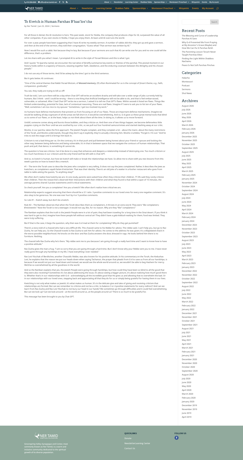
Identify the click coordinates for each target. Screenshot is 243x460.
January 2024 (188, 221)
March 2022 (187, 301)
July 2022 (186, 290)
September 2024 (190, 190)
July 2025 (186, 155)
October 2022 (188, 278)
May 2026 (186, 117)
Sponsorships (159, 2)
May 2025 (186, 163)
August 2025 (188, 152)
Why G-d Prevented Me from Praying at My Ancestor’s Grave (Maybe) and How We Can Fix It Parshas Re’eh (199, 45)
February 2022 (189, 305)
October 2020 (188, 367)
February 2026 (189, 128)
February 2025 (189, 175)
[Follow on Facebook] (177, 438)
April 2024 (186, 209)
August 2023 (188, 240)
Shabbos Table (146, 2)
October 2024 (188, 186)
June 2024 (186, 201)
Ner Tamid (31, 26)
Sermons (55, 26)
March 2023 (187, 259)
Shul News (187, 93)
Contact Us (129, 448)
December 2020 (189, 359)
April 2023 (186, 255)
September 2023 (190, 236)
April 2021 (186, 344)
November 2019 (189, 409)
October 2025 (188, 144)
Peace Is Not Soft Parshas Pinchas (198, 65)
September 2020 (190, 370)
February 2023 (189, 263)
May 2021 (186, 340)
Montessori (187, 81)
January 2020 (188, 401)
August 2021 (188, 328)
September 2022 (190, 282)
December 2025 (189, 136)
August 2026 (188, 105)
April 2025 (186, 167)
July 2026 (186, 109)
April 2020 (186, 390)
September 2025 (190, 148)
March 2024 (187, 213)
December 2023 (189, 224)
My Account (214, 2)
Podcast (186, 85)
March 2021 (187, 347)
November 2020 (189, 363)
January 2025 (188, 178)
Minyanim (196, 2)
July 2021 (186, 332)
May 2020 (186, 386)
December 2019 (189, 405)
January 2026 (188, 132)
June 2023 (186, 248)
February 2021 (189, 351)
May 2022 (186, 297)
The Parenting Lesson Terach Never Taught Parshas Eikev (199, 53)
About (106, 2)
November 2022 (189, 274)
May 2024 (186, 205)
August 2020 (188, 374)
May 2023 (186, 251)
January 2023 (188, 267)
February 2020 (189, 397)
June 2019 (186, 413)
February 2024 (189, 217)
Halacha (186, 77)
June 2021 (186, 336)
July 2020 (186, 378)
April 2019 (186, 417)
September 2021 (190, 324)
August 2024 (188, 194)
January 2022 (188, 309)
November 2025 (189, 140)
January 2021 (188, 355)
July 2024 (186, 198)
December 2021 (189, 313)
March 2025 (187, 171)
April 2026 (186, 121)
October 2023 (188, 232)
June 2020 (186, 382)
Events (204, 2)
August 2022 (188, 286)
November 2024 (189, 182)
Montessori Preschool (178, 2)
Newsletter (118, 2)
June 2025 (186, 159)
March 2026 (187, 125)
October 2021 (188, 320)
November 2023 (189, 228)
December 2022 (189, 271)
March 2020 (187, 393)
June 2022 (186, 294)
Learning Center (131, 2)
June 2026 (186, 113)
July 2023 (186, 244)
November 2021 (189, 317)
